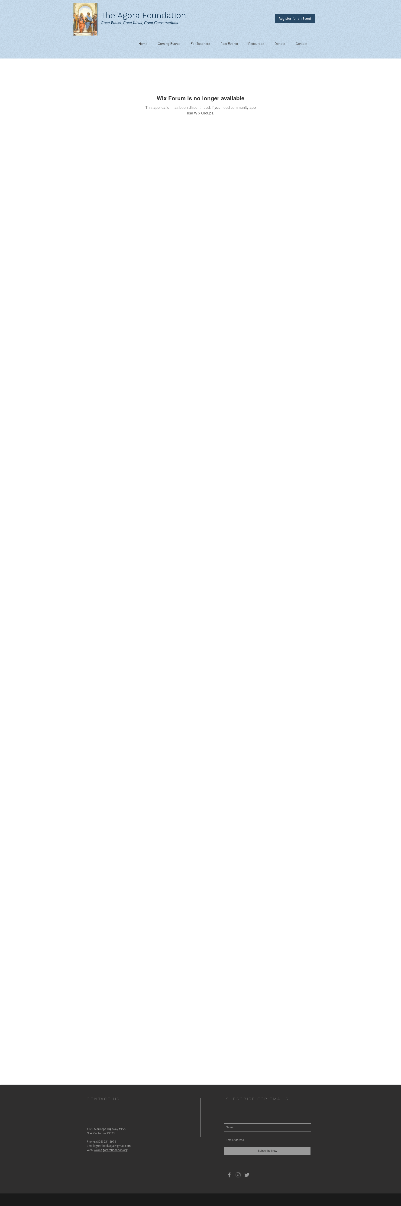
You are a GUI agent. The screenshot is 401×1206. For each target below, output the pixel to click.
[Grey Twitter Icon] (247, 1175)
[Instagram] (238, 1175)
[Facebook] (229, 1175)
